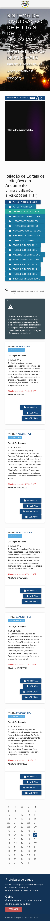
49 (35, 842)
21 (15, 822)
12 (22, 814)
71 (15, 862)
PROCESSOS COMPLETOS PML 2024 (27, 217)
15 (8, 818)
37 (22, 834)
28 (28, 826)
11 (15, 814)
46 (15, 842)
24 (35, 822)
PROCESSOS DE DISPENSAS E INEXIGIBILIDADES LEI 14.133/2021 (25, 279)
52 (22, 846)
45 (8, 842)
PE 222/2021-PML (24, 532)
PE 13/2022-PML (23, 346)
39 (35, 834)
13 (28, 814)
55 (8, 850)
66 (15, 858)
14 (35, 814)
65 (8, 858)
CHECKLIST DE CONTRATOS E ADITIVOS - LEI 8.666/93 (26, 236)
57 (22, 850)
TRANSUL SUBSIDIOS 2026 (24, 250)
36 (15, 834)
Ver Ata (34, 413)
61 (15, 854)
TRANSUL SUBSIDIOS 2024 (24, 269)
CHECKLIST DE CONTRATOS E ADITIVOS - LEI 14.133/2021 (26, 255)
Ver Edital (32, 407)
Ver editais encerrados (24, 202)
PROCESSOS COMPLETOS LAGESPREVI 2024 (27, 241)
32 (22, 830)
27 (22, 826)
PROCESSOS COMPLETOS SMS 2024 (27, 231)
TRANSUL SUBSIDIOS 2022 (24, 245)
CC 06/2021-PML (23, 713)
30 (8, 830)
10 (8, 814)
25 (8, 826)
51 (15, 846)
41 (15, 838)
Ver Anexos (32, 511)
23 (28, 822)
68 (28, 858)
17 (22, 818)
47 (22, 842)
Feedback (13, 909)
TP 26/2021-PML (23, 434)
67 (22, 858)
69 (35, 858)
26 (15, 826)
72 (22, 862)
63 (28, 854)
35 (8, 834)
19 (35, 818)
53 (28, 846)
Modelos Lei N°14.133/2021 (25, 259)
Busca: (27, 292)
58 (28, 850)
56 (15, 850)
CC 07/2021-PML (23, 617)
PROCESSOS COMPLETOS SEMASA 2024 (27, 222)
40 (8, 838)
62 (22, 854)
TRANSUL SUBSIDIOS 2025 (24, 274)
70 (8, 862)
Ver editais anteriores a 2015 (26, 212)
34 (35, 830)
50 (8, 846)
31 (15, 830)
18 (28, 818)
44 (35, 838)
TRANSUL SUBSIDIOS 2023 (24, 264)
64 (35, 854)
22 (22, 822)
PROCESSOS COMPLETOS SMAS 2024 (27, 226)
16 (15, 818)
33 (28, 830)
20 (8, 822)
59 (35, 850)
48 (28, 842)
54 (35, 846)
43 (28, 838)
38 (28, 834)
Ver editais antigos (22, 207)
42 (22, 838)
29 (35, 826)
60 (8, 854)
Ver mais (33, 418)
